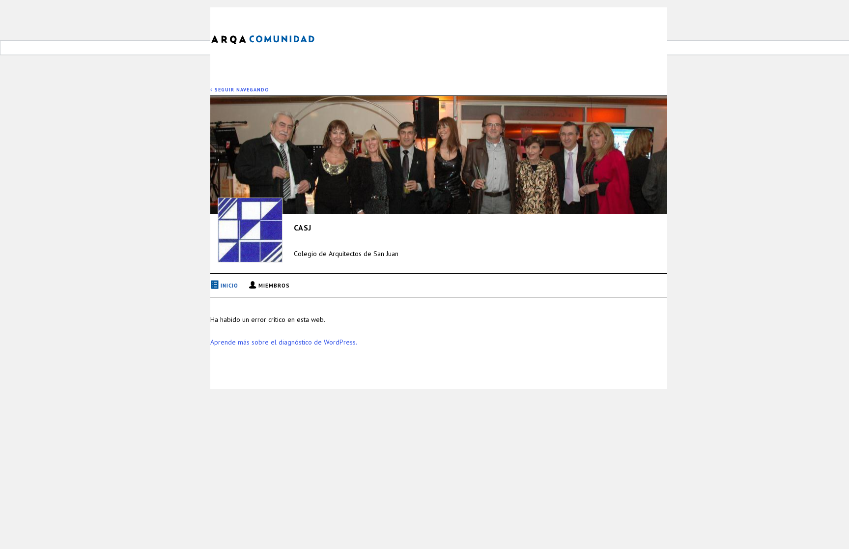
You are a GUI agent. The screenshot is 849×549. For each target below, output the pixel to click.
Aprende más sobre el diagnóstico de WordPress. (283, 342)
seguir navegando (241, 90)
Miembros (274, 285)
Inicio (229, 285)
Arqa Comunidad (270, 38)
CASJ (302, 227)
